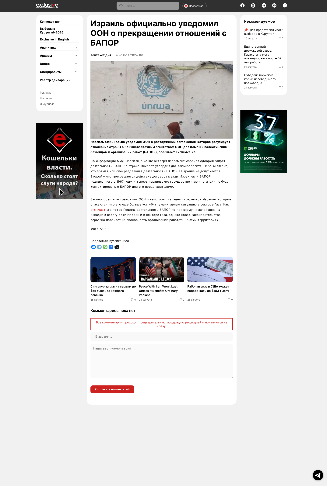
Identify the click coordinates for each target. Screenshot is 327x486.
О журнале (47, 103)
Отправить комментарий (112, 389)
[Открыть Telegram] (318, 475)
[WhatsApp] (105, 247)
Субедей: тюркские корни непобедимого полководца (260, 79)
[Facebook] (242, 7)
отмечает (97, 210)
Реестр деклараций (55, 80)
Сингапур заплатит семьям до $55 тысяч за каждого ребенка (113, 290)
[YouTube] (274, 7)
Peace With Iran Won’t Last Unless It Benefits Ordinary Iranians (158, 290)
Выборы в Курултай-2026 (52, 30)
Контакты (46, 98)
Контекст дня (50, 21)
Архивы (46, 55)
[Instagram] (253, 7)
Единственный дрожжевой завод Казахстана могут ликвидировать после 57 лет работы (262, 54)
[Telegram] (264, 6)
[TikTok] (285, 6)
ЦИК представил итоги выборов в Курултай (263, 32)
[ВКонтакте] (93, 247)
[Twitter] (116, 247)
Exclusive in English (54, 39)
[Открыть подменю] (76, 47)
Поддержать (196, 5)
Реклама (45, 92)
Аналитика (48, 47)
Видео (45, 64)
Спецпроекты (51, 72)
